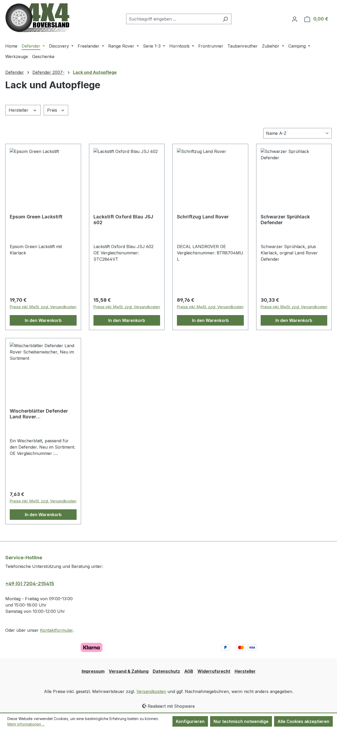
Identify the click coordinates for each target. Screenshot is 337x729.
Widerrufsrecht (213, 671)
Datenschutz (166, 671)
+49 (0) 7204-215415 (29, 583)
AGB (188, 671)
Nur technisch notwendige (241, 721)
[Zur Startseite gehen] (37, 17)
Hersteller (19, 110)
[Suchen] (225, 19)
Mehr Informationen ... (25, 724)
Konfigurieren (190, 721)
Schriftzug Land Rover (203, 216)
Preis (52, 110)
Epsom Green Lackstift (36, 216)
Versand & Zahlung (128, 671)
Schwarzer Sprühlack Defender (285, 219)
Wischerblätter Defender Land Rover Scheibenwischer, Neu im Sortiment (39, 414)
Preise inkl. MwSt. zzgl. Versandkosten (43, 307)
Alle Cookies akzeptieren (303, 721)
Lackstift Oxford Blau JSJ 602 (123, 219)
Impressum (93, 671)
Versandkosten (151, 691)
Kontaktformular (56, 630)
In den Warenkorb (43, 320)
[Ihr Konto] (294, 19)
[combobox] (172, 19)
